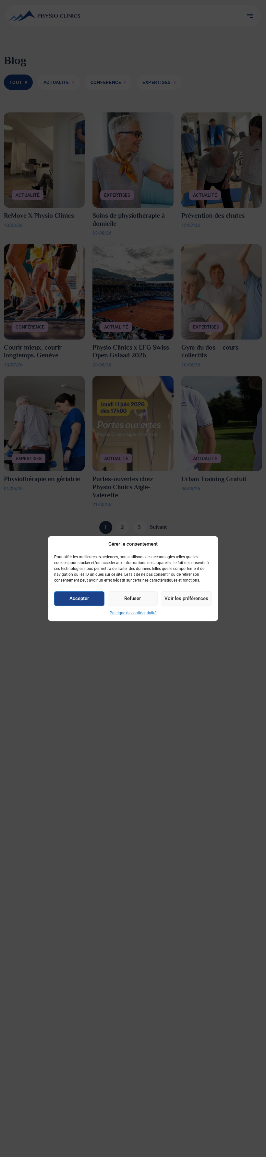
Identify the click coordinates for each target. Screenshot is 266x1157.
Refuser (132, 598)
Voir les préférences (186, 598)
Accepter (79, 598)
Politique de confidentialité (133, 613)
